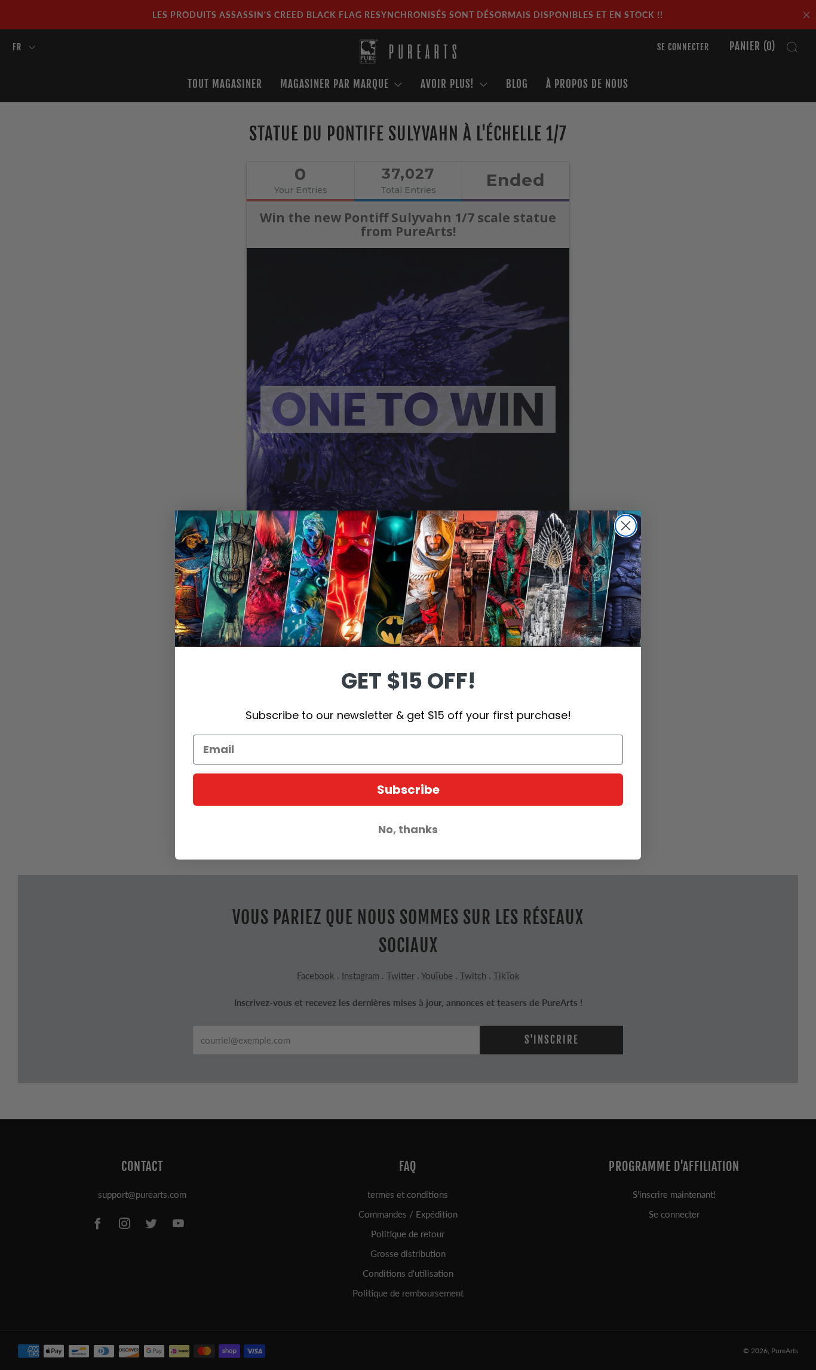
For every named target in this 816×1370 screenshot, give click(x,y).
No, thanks (408, 829)
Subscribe (408, 789)
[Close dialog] (625, 525)
